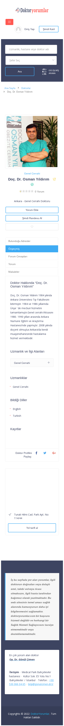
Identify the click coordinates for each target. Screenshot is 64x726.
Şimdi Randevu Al (32, 218)
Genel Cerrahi (32, 173)
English (17, 409)
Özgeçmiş (14, 248)
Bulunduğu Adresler (19, 241)
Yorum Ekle (32, 210)
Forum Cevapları (17, 256)
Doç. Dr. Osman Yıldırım (28, 179)
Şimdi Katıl (49, 29)
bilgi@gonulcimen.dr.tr (40, 684)
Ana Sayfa (9, 88)
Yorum (12, 264)
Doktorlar (26, 88)
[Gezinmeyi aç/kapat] (9, 22)
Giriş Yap (29, 29)
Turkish (17, 415)
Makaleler (13, 271)
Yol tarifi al (32, 527)
